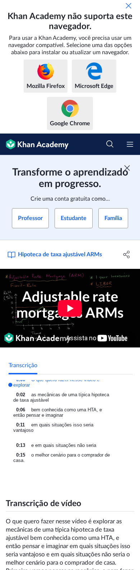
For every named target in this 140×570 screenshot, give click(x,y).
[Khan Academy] (34, 144)
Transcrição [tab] (23, 365)
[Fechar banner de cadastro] (127, 168)
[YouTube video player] (70, 308)
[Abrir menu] (130, 144)
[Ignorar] (128, 5)
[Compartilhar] (126, 254)
